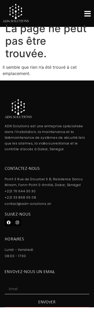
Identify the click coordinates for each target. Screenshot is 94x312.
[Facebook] (9, 222)
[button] (87, 13)
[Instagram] (17, 222)
